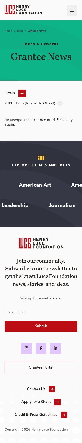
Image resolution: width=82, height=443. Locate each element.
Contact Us (36, 389)
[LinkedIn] (55, 348)
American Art (33, 185)
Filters (10, 93)
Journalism (65, 205)
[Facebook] (41, 348)
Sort (9, 103)
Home (8, 31)
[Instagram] (26, 348)
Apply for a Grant (36, 402)
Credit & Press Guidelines (36, 415)
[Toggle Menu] (72, 10)
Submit (41, 326)
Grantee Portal (41, 367)
